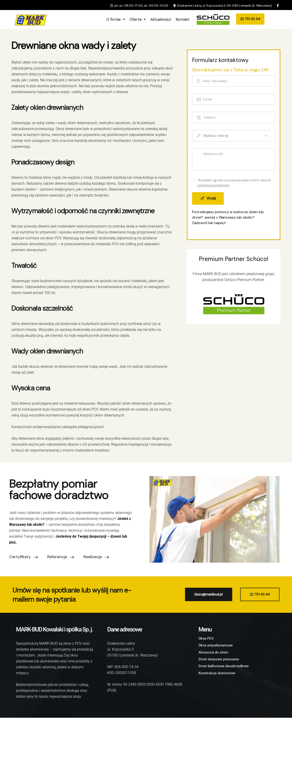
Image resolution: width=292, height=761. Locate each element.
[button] (115, 19)
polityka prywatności (213, 185)
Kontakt (183, 19)
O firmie (113, 19)
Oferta (135, 19)
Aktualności (160, 19)
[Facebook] (278, 5)
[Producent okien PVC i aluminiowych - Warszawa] (30, 19)
